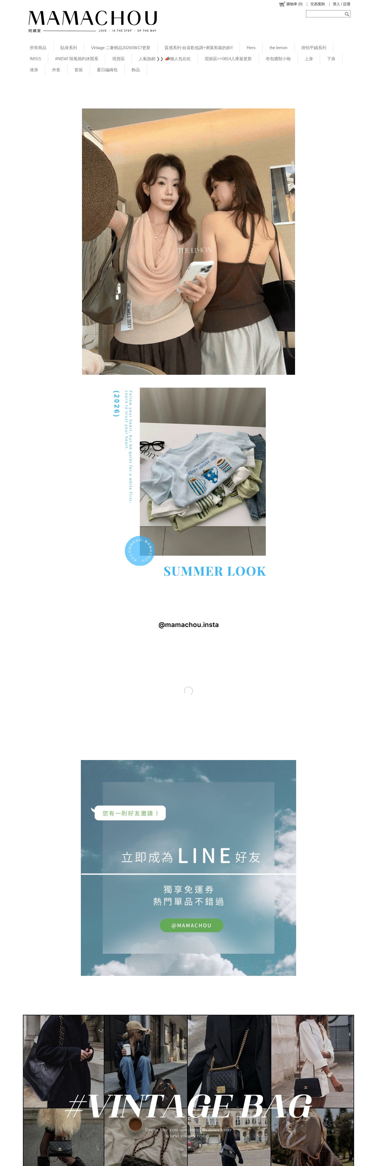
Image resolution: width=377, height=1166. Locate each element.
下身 (331, 58)
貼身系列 (68, 47)
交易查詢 (317, 4)
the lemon (278, 47)
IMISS (35, 58)
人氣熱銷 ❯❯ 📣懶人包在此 (165, 58)
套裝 (79, 69)
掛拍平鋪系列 (313, 47)
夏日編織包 (107, 69)
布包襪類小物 (278, 58)
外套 (56, 69)
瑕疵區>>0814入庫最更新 (228, 58)
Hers (251, 47)
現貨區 (118, 58)
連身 (34, 69)
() (294, 4)
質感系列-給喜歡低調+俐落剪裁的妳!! (198, 47)
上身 (309, 58)
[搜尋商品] (347, 14)
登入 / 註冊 (342, 4)
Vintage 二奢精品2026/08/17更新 (120, 47)
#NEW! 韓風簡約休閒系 (76, 58)
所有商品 (38, 47)
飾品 (136, 69)
